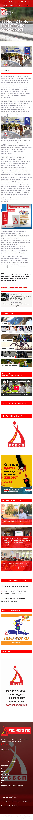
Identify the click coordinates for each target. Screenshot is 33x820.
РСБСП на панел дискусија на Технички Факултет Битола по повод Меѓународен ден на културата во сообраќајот (16, 566)
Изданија (4, 777)
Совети (25, 287)
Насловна (4, 37)
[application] (16, 387)
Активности (12, 37)
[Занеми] (27, 395)
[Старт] (3, 395)
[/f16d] (15, 1)
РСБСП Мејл (27, 816)
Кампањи (4, 771)
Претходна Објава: (20, 297)
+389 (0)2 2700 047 (14, 5)
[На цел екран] (29, 395)
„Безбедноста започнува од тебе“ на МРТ (15, 522)
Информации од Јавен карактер (12, 785)
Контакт (4, 780)
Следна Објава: (16, 304)
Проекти (4, 769)
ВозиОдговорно (13, 287)
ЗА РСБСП (4, 766)
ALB (26, 5)
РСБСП (20, 287)
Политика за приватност (9, 783)
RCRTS (30, 818)
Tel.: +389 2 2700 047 (11, 805)
